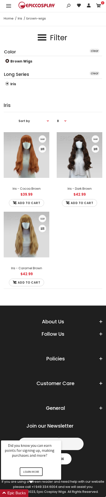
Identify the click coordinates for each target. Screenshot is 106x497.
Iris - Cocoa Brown (27, 188)
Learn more (31, 472)
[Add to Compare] (42, 149)
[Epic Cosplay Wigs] (36, 6)
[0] (98, 6)
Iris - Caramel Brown (26, 268)
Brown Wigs (21, 61)
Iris (13, 84)
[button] (37, 493)
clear (94, 51)
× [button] (59, 437)
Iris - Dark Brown (80, 188)
